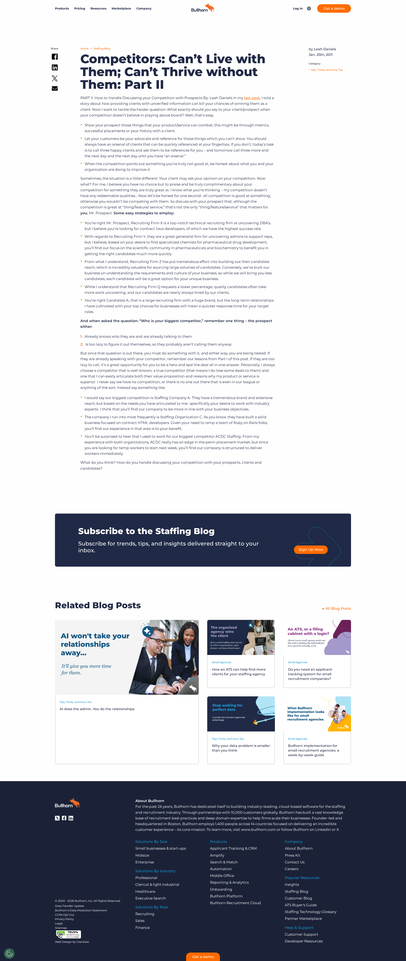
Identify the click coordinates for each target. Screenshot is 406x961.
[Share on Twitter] (55, 79)
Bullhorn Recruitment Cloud (235, 903)
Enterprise (144, 862)
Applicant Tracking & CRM (233, 848)
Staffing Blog (102, 48)
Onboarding (221, 889)
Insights (292, 884)
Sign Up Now (311, 549)
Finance (142, 927)
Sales (139, 921)
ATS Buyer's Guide (301, 905)
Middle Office (222, 876)
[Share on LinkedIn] (55, 68)
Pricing (79, 8)
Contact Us (294, 862)
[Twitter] (57, 818)
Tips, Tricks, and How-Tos (327, 69)
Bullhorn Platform (226, 896)
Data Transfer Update (69, 906)
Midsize (142, 855)
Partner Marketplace (303, 918)
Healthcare (145, 891)
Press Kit (292, 855)
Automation (221, 869)
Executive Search (150, 898)
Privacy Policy (64, 919)
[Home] (203, 11)
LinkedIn (323, 829)
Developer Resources (304, 941)
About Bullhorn (299, 848)
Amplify (217, 855)
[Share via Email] (55, 89)
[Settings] (9, 953)
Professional (146, 878)
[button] (309, 8)
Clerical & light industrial (157, 884)
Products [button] (62, 8)
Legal (59, 923)
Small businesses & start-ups (160, 848)
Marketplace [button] (121, 8)
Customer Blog (298, 898)
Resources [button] (98, 8)
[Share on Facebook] (55, 57)
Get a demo (334, 8)
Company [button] (143, 8)
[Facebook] (64, 818)
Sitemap (61, 928)
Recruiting (144, 914)
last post (252, 98)
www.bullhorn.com (258, 829)
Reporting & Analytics (229, 882)
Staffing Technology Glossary (310, 912)
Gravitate (83, 941)
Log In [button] (298, 8)
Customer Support (301, 934)
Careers (291, 869)
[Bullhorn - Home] (67, 803)
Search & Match (224, 862)
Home (84, 48)
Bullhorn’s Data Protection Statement (81, 910)
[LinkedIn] (71, 818)
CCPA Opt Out (64, 914)
